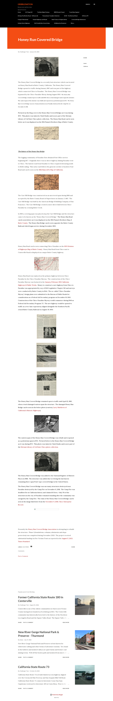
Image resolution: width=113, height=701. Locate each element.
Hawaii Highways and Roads (40, 19)
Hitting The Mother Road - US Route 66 (28, 15)
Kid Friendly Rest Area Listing (42, 23)
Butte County (68, 122)
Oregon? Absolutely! (23, 19)
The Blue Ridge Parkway (43, 12)
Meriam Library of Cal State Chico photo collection (39, 447)
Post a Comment (23, 556)
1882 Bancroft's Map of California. (51, 170)
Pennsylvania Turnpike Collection (51, 15)
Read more (66, 622)
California (85, 66)
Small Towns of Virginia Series (59, 19)
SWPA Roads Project (59, 12)
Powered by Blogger (57, 694)
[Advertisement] (44, 572)
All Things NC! (29, 12)
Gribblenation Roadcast (60, 23)
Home (19, 12)
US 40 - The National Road (70, 15)
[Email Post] (31, 547)
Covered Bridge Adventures (78, 19)
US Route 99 (85, 15)
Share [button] (85, 57)
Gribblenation (25, 4)
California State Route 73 (33, 667)
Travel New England (74, 12)
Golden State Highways (24, 23)
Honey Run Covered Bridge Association (42, 529)
